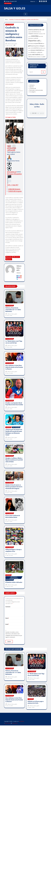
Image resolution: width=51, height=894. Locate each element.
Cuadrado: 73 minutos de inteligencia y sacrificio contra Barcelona (23, 19)
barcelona (9, 256)
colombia (34, 36)
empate (36, 43)
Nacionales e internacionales (36, 90)
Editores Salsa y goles (12, 43)
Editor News (8, 723)
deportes (31, 86)
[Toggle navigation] (25, 14)
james (33, 46)
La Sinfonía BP (32, 88)
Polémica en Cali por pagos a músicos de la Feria (36, 702)
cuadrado (17, 256)
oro (36, 52)
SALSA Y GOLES (14, 8)
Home (6, 19)
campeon (30, 33)
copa (40, 36)
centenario (35, 33)
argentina (30, 31)
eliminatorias (31, 43)
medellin (44, 48)
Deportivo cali (34, 40)
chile (44, 33)
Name (7, 618)
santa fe (42, 54)
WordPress (21, 721)
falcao (40, 43)
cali (40, 31)
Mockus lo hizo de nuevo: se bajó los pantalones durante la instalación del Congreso (13, 486)
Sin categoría (32, 92)
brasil (38, 31)
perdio (30, 54)
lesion (40, 48)
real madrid (36, 54)
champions (41, 33)
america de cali (39, 30)
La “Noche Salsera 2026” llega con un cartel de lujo (13, 342)
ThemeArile (15, 723)
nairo (43, 50)
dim (40, 41)
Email (7, 624)
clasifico (29, 36)
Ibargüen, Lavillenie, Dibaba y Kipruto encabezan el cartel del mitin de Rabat (14, 460)
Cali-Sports (31, 85)
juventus (9, 259)
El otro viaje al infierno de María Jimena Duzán (12, 516)
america (31, 30)
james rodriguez (39, 46)
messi (29, 50)
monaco (33, 50)
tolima (41, 56)
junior (32, 48)
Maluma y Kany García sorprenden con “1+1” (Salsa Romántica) (13, 309)
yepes (43, 56)
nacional (38, 50)
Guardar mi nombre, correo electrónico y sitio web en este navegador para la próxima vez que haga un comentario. (13, 634)
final (43, 43)
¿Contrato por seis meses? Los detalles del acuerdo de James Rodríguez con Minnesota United (13, 432)
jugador (29, 48)
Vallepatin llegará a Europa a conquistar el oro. (13, 550)
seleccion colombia (36, 56)
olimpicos (33, 52)
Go (43, 72)
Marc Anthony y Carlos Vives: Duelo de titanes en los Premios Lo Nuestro (14, 367)
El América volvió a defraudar (13, 582)
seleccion (30, 56)
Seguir (9, 146)
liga (41, 48)
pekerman (39, 52)
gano (30, 46)
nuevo (29, 52)
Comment (7, 606)
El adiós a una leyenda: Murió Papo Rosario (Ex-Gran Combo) (14, 404)
